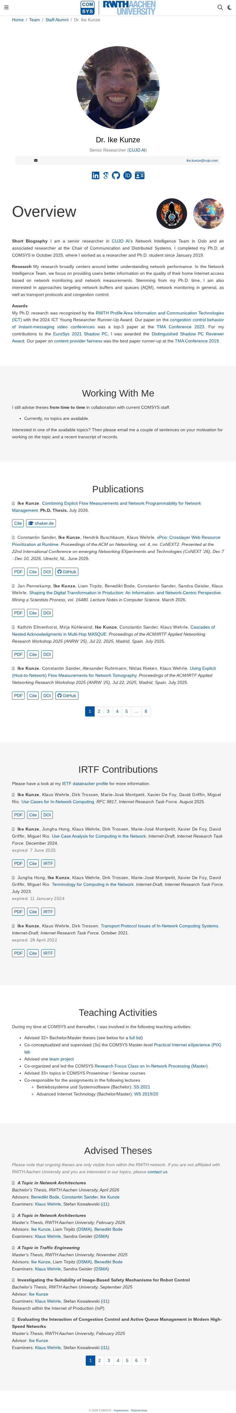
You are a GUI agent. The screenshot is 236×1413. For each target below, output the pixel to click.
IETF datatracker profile (85, 783)
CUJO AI (137, 150)
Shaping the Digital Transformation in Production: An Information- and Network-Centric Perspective (125, 592)
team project (61, 1058)
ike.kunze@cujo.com (202, 160)
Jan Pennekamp (34, 585)
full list (135, 1037)
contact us (157, 1171)
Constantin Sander (37, 537)
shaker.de (44, 523)
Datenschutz (139, 1410)
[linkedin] (95, 177)
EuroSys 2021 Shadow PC (80, 333)
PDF (18, 571)
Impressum (121, 1410)
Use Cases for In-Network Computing (58, 801)
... (136, 711)
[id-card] (139, 177)
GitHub (69, 571)
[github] (116, 177)
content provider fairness (78, 340)
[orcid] (127, 177)
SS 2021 (142, 1086)
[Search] (220, 7)
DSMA (84, 1229)
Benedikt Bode (120, 585)
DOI (47, 571)
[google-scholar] (105, 177)
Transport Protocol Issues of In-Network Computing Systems (159, 925)
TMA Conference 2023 (180, 326)
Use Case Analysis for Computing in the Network (99, 836)
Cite (18, 523)
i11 (105, 1204)
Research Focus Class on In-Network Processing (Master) (151, 1066)
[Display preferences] (229, 7)
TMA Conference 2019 (197, 340)
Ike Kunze (28, 503)
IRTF (48, 863)
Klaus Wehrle (140, 537)
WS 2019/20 (146, 1093)
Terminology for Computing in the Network (93, 884)
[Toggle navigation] (6, 7)
